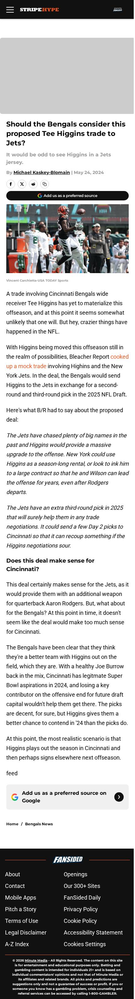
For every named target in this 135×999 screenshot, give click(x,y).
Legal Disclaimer (25, 932)
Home (12, 824)
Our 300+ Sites (82, 886)
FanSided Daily (82, 897)
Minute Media (36, 960)
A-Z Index (17, 944)
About (12, 874)
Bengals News (39, 824)
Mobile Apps (20, 897)
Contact (15, 886)
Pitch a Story (20, 909)
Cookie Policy (80, 921)
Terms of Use (21, 921)
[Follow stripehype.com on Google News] (119, 797)
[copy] (44, 184)
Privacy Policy (81, 909)
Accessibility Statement (93, 932)
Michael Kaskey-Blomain (42, 172)
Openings (75, 874)
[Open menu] (10, 9)
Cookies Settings (85, 944)
